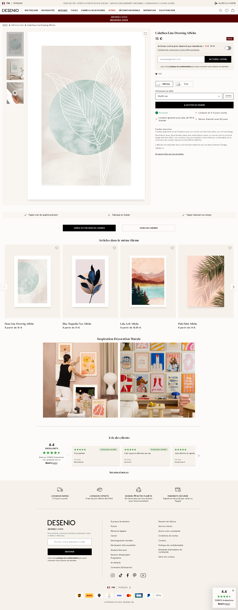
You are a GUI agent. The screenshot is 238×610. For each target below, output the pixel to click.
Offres (112, 10)
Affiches (62, 10)
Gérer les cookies (167, 557)
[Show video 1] (15, 93)
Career (114, 536)
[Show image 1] (15, 44)
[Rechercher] (221, 10)
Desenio (127, 602)
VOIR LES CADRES (149, 228)
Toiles (74, 10)
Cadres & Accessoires (93, 10)
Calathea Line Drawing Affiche (41, 25)
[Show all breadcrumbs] (5, 25)
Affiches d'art (17, 25)
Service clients (165, 526)
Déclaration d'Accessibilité (123, 545)
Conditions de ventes (168, 536)
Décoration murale (129, 10)
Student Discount (119, 550)
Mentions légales (118, 531)
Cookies (162, 540)
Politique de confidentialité (171, 545)
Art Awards (116, 562)
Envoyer (69, 551)
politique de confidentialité (180, 66)
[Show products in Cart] (233, 10)
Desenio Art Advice (167, 521)
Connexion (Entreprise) (121, 567)
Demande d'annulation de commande (170, 551)
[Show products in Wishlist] (227, 10)
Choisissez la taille (164, 91)
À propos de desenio (120, 521)
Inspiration (149, 10)
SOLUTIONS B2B (167, 10)
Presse (114, 526)
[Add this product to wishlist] (145, 33)
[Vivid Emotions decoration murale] (157, 380)
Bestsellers (31, 10)
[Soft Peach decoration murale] (80, 380)
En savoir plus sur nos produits (169, 154)
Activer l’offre (218, 59)
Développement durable (122, 540)
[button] (228, 96)
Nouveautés (48, 10)
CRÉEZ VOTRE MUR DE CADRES (89, 228)
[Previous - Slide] (4, 287)
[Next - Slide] (233, 287)
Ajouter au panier (194, 105)
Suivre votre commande (169, 531)
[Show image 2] (15, 69)
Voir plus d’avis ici (119, 472)
